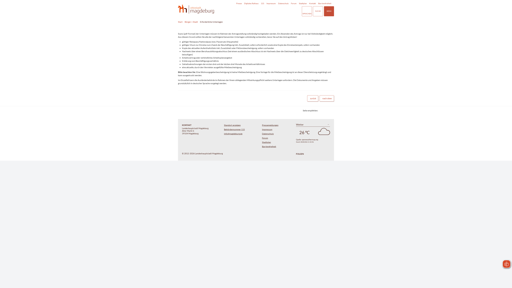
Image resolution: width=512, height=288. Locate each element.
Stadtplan (303, 3)
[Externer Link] (283, 11)
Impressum (271, 3)
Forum (294, 3)
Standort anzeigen (232, 125)
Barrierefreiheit (324, 3)
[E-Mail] (327, 110)
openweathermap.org (310, 140)
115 (262, 3)
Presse (239, 3)
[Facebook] (324, 110)
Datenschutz (283, 3)
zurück (313, 98)
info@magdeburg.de (233, 133)
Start (180, 22)
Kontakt (312, 3)
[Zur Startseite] (196, 9)
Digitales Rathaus (251, 3)
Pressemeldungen (270, 125)
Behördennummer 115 (234, 129)
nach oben (327, 98)
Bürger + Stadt (191, 22)
